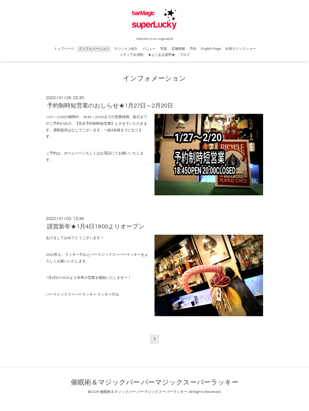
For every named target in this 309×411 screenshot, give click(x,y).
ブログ (185, 55)
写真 (163, 48)
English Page (211, 48)
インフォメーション (94, 48)
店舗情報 (178, 48)
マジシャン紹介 (126, 48)
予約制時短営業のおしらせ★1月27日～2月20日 (110, 106)
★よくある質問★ (161, 55)
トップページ (64, 48)
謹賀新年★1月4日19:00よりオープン (96, 226)
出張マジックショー (240, 48)
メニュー (149, 48)
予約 (193, 48)
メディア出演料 (131, 55)
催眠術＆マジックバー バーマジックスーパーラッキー (154, 382)
